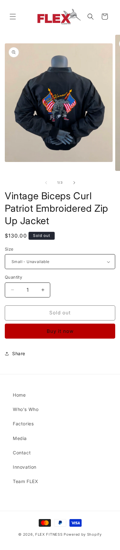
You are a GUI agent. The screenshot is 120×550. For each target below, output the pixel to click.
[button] (13, 17)
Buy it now (60, 331)
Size (9, 249)
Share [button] (18, 353)
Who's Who (25, 409)
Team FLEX (25, 481)
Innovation (24, 467)
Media (20, 438)
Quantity (13, 277)
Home (19, 395)
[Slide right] (74, 183)
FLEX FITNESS (48, 534)
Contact (22, 452)
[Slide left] (46, 183)
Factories (23, 423)
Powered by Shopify (83, 534)
